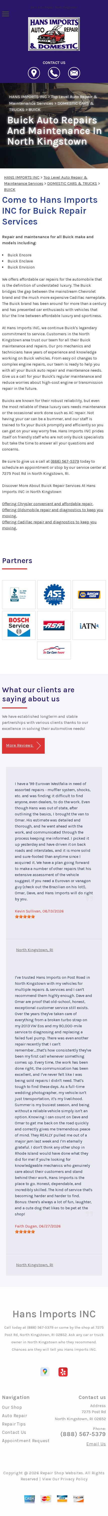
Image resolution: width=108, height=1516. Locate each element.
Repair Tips (14, 1424)
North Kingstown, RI (34, 949)
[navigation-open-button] (5, 13)
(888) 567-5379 (65, 461)
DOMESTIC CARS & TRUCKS (72, 183)
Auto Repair (14, 1415)
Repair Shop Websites (61, 1472)
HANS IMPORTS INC (28, 96)
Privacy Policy (74, 1479)
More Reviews (20, 745)
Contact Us (14, 1432)
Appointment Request (26, 1440)
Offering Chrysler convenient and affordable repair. (47, 503)
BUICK (34, 109)
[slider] (25, 917)
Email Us (96, 1444)
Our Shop (12, 1407)
